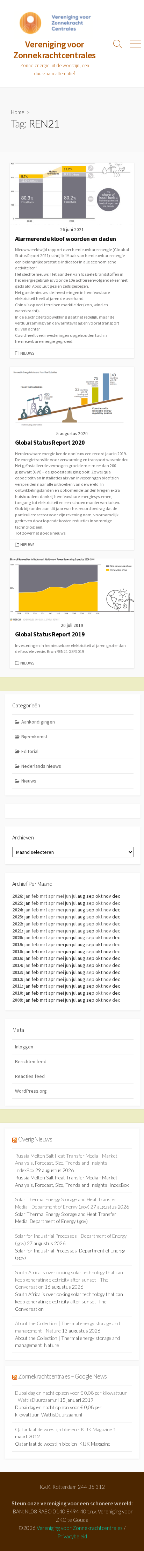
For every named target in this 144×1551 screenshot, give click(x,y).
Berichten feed (30, 1061)
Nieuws (27, 353)
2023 (17, 917)
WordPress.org (31, 1091)
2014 (17, 965)
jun (68, 896)
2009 (17, 1000)
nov (107, 903)
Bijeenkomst (34, 736)
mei (60, 896)
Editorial (29, 751)
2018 (17, 951)
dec (116, 903)
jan (27, 896)
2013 (17, 972)
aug (81, 924)
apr (51, 896)
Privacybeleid (72, 1536)
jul (74, 896)
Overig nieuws (35, 1139)
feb (35, 896)
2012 (17, 979)
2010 (17, 993)
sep (90, 903)
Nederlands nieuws (41, 766)
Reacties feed (30, 1076)
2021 (17, 931)
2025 (17, 903)
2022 (17, 924)
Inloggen (24, 1046)
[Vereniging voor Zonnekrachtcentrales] (54, 25)
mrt (43, 896)
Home (17, 112)
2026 (17, 896)
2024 (17, 910)
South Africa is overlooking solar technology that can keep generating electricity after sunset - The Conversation (69, 1279)
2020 (17, 937)
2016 (17, 958)
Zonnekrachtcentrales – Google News (62, 1376)
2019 (17, 944)
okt (98, 903)
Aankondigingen (38, 722)
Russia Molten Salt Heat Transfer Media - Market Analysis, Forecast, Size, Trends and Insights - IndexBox (66, 1163)
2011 (17, 986)
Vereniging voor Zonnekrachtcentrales (80, 1528)
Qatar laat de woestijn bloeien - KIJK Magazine (63, 1429)
